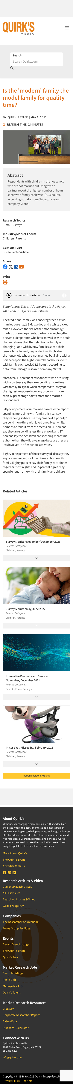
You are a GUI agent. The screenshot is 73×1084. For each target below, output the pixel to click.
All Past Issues (11, 893)
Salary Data (10, 1021)
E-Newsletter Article (16, 252)
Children (8, 238)
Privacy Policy (11, 1081)
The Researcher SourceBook (21, 922)
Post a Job (9, 980)
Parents (21, 238)
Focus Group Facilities (16, 928)
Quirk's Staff (18, 117)
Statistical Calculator (16, 1028)
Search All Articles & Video (19, 899)
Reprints (27, 1081)
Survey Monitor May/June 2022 (25, 609)
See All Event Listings (16, 944)
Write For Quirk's (13, 906)
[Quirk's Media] (19, 28)
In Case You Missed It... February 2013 (29, 747)
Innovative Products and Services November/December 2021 (27, 678)
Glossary (8, 1008)
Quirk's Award (12, 957)
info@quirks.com (12, 1057)
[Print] (5, 282)
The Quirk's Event (14, 859)
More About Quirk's (15, 853)
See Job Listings (13, 973)
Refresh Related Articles (36, 775)
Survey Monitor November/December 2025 (33, 541)
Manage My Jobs (13, 986)
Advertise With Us (14, 866)
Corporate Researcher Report (21, 1015)
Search (17, 55)
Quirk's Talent (11, 992)
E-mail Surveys (12, 225)
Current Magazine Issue (17, 886)
